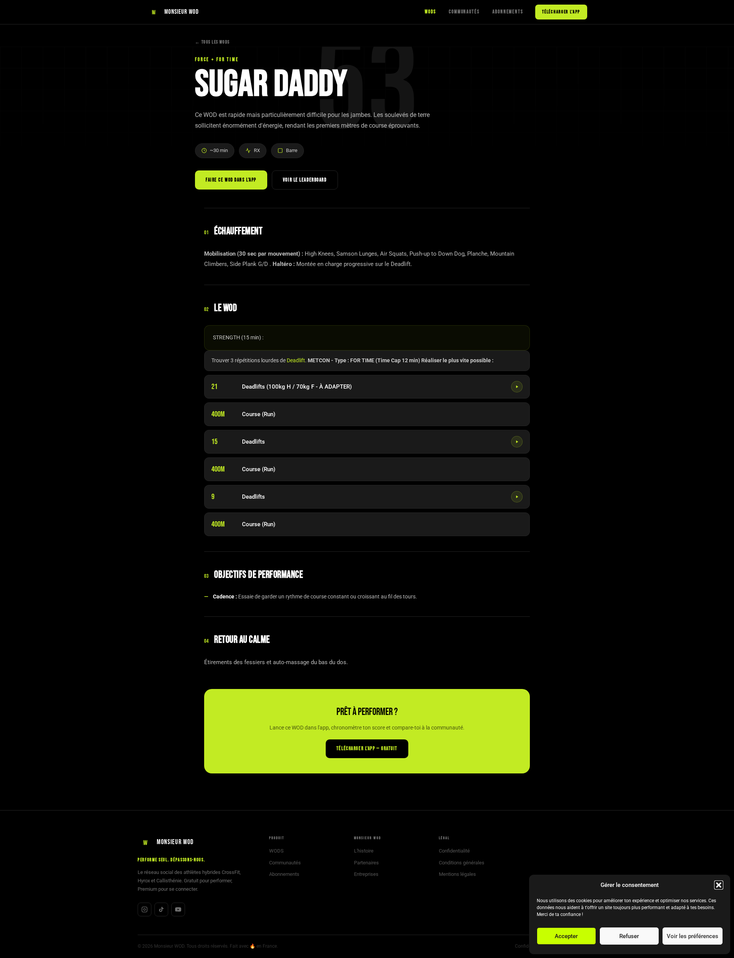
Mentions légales (457, 874)
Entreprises (366, 874)
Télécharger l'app (561, 12)
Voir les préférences (692, 936)
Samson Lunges (356, 253)
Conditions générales (461, 863)
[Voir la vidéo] (517, 386)
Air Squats (393, 253)
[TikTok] (161, 909)
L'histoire (363, 851)
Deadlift (296, 360)
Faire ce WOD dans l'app (231, 180)
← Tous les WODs (212, 42)
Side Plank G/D (249, 264)
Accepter (566, 936)
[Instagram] (144, 909)
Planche (477, 253)
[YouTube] (178, 909)
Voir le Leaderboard (305, 180)
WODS (430, 12)
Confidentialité (454, 851)
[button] (719, 885)
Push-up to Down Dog (436, 253)
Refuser (629, 936)
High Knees (319, 253)
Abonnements (507, 12)
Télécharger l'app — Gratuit (367, 749)
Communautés (464, 12)
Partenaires (366, 863)
